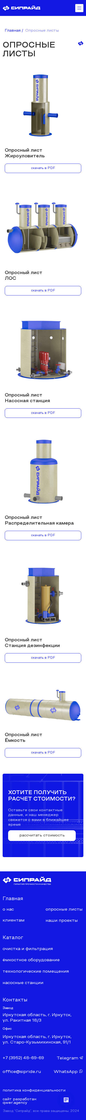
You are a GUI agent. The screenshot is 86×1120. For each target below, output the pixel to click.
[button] (42, 835)
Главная (13, 30)
